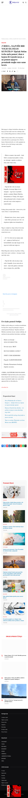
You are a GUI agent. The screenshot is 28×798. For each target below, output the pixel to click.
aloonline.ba (4, 387)
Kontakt (3, 775)
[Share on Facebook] (7, 71)
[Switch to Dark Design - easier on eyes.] (26, 2)
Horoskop (3, 727)
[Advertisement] (14, 22)
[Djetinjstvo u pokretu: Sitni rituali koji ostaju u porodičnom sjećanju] (14, 516)
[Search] (23, 2)
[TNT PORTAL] (14, 2)
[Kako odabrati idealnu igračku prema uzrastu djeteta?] (14, 586)
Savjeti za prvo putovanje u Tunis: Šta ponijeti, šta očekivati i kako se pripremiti (13, 550)
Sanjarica (3, 724)
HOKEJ (3, 751)
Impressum (3, 773)
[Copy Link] (12, 71)
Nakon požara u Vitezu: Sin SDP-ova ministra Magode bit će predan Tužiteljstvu (14, 678)
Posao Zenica (4, 732)
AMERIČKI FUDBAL (6, 756)
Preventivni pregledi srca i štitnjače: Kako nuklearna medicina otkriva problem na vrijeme (13, 619)
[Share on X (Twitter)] (10, 71)
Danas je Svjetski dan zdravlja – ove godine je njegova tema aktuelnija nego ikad (14, 410)
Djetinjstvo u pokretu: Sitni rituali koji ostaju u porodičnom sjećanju (13, 527)
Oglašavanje (4, 780)
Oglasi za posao (4, 720)
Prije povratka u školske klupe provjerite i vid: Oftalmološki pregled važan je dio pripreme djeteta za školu (13, 504)
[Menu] (2, 2)
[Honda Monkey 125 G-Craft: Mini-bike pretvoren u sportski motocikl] (14, 646)
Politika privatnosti (5, 785)
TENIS (3, 744)
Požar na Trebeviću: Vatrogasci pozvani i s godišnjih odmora (13, 700)
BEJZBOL (3, 758)
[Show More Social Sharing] (17, 71)
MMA (2, 761)
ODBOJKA (3, 753)
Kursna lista (3, 722)
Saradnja (3, 778)
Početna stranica (4, 39)
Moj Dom (3, 42)
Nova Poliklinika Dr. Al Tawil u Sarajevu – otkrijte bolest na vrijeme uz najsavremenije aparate (14, 403)
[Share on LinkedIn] (15, 71)
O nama (3, 770)
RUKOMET (3, 749)
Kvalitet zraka (4, 729)
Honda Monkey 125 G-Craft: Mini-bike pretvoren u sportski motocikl (15, 656)
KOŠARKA (3, 746)
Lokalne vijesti (4, 717)
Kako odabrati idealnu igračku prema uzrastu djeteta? (13, 597)
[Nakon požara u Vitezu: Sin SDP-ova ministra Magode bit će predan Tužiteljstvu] (14, 669)
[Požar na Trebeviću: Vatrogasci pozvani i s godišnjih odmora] (14, 691)
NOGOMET (4, 741)
